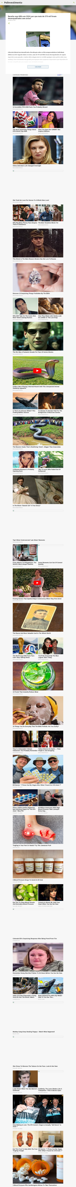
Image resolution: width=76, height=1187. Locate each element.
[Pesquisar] (24, 2)
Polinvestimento (13, 2)
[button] (9, 23)
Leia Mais (38, 67)
